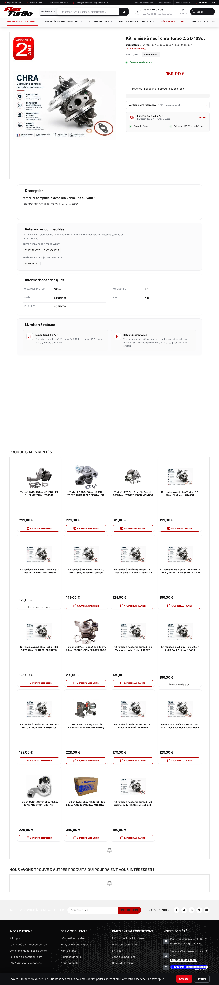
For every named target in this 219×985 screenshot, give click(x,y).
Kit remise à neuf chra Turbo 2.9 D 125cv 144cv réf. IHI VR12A (133, 726)
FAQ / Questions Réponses (25, 963)
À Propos (15, 938)
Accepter (184, 979)
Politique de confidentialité (25, 956)
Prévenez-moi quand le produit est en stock (157, 88)
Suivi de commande (144, 3)
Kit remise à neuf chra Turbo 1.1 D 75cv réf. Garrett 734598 (179, 494)
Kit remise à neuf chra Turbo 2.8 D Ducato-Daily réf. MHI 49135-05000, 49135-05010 (39, 571)
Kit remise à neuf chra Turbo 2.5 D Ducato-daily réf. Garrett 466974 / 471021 (133, 803)
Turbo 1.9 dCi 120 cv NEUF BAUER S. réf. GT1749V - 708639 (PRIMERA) (39, 494)
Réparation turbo (173, 21)
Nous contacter (203, 21)
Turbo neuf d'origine (21, 21)
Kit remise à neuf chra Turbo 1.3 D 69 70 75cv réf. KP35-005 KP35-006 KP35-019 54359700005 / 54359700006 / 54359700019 (39, 649)
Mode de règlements (124, 944)
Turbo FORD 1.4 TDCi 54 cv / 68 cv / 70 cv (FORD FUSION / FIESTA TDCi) (86, 648)
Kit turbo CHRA (99, 21)
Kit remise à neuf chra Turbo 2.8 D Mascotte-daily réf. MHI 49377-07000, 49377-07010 (133, 649)
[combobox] (88, 11)
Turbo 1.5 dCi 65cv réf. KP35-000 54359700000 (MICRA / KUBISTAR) (86, 803)
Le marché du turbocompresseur (29, 944)
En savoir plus (156, 979)
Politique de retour (72, 956)
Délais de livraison (123, 963)
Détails (202, 117)
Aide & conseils (183, 3)
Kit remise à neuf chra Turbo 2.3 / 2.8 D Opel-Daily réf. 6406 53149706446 (180, 649)
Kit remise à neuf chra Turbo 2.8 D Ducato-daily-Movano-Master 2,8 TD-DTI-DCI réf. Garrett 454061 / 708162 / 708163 (133, 571)
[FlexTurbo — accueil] (18, 11)
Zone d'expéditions (124, 956)
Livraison (117, 950)
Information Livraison (73, 938)
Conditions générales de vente (28, 950)
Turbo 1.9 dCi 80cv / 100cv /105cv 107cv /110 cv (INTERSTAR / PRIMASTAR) (39, 803)
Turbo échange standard (62, 21)
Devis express (164, 3)
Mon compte (68, 950)
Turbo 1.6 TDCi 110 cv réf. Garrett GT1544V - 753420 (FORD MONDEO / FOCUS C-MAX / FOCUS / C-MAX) (133, 494)
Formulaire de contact (183, 960)
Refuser (201, 979)
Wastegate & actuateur (135, 21)
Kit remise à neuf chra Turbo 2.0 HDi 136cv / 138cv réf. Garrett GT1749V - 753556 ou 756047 (86, 571)
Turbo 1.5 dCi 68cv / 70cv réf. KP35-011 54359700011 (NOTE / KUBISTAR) (86, 726)
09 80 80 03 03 (207, 3)
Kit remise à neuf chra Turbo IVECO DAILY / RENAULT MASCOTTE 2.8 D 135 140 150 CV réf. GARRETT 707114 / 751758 (180, 571)
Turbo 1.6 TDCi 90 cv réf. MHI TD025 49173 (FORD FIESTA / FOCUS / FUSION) (86, 494)
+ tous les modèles (136, 48)
